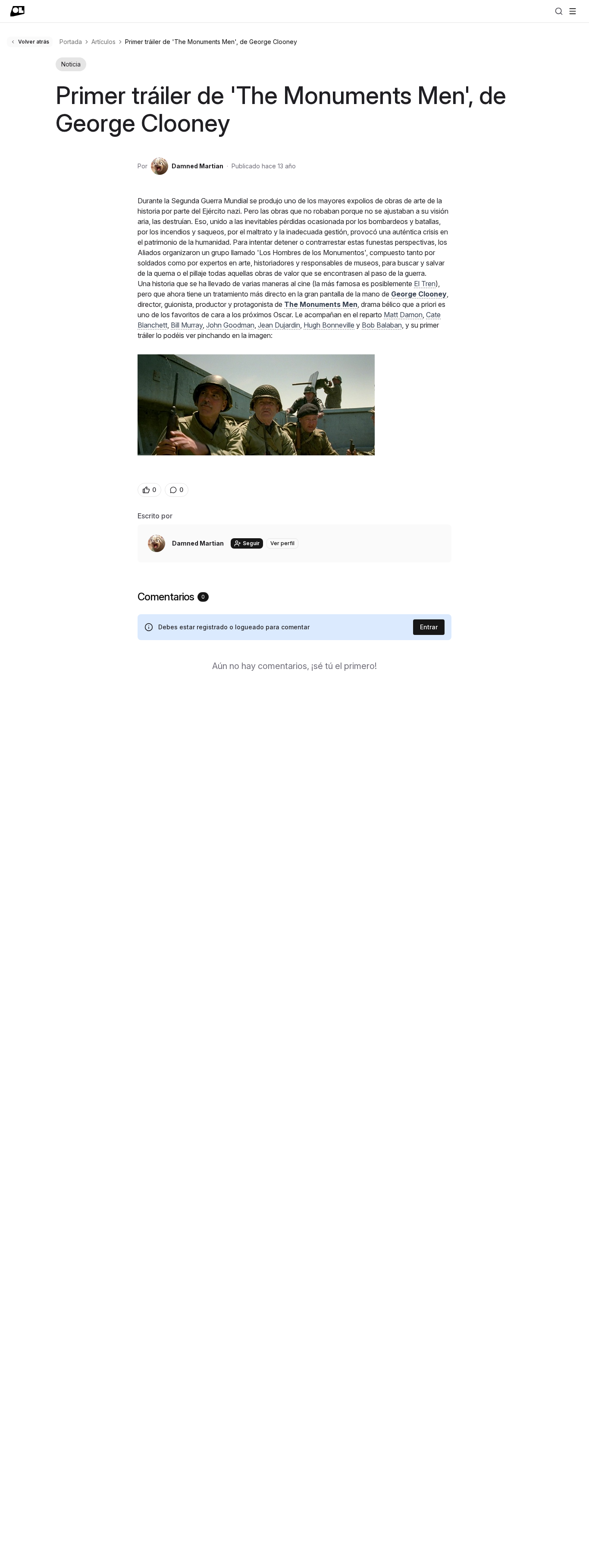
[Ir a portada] (17, 11)
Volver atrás (33, 41)
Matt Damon (403, 314)
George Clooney (419, 294)
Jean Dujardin (279, 325)
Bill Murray (187, 325)
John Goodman (230, 325)
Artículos (103, 41)
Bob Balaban (382, 325)
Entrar (429, 627)
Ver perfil (282, 543)
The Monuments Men (320, 304)
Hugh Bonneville (329, 325)
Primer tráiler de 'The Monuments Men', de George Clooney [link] (211, 41)
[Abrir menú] (573, 11)
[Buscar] (559, 11)
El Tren (424, 283)
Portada (71, 41)
